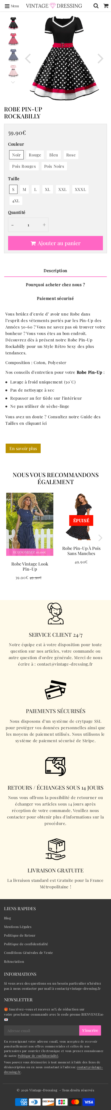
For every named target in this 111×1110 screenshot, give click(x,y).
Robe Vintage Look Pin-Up (29, 566)
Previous (27, 58)
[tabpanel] (13, 23)
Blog (7, 918)
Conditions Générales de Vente (28, 952)
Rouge (35, 154)
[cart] (106, 6)
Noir (16, 154)
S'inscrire (90, 1030)
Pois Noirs (54, 166)
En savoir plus (23, 448)
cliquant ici (36, 423)
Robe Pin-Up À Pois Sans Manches (81, 550)
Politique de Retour (19, 935)
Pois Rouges (24, 166)
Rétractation (14, 961)
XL (47, 189)
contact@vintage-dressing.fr (77, 988)
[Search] (96, 6)
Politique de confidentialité (26, 944)
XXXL (80, 189)
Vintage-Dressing (43, 1090)
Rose (71, 154)
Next (100, 58)
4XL (16, 200)
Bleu (53, 154)
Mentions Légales (18, 926)
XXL (62, 189)
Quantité (17, 212)
